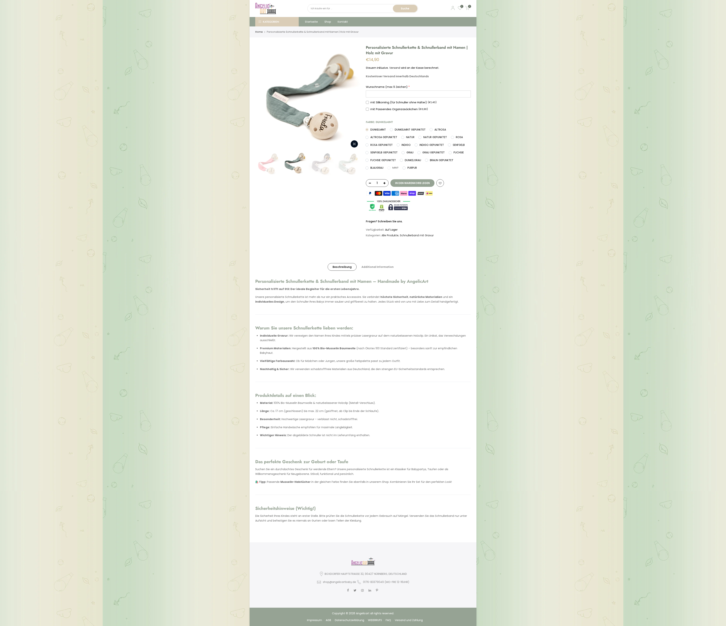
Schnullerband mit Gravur (417, 235)
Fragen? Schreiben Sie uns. (384, 221)
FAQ (388, 620)
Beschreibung (342, 267)
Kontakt (343, 22)
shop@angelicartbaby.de (339, 582)
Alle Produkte (390, 235)
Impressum (314, 620)
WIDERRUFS (375, 620)
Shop (327, 22)
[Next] (353, 97)
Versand (394, 68)
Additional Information (377, 267)
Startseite (311, 22)
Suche (405, 8)
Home (259, 32)
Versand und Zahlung (409, 620)
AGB (328, 620)
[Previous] (261, 97)
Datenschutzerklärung (349, 620)
